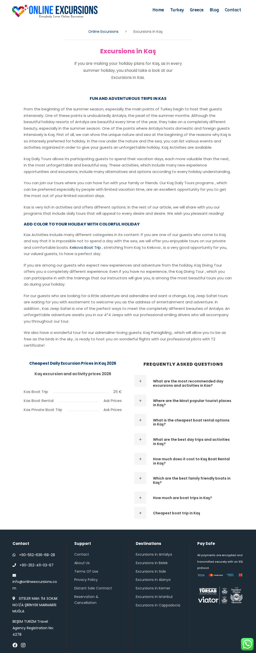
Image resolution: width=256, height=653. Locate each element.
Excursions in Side (151, 571)
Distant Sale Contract (93, 588)
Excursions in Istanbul (154, 596)
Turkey (177, 10)
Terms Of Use (86, 571)
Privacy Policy (86, 579)
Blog (214, 10)
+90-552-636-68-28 (37, 554)
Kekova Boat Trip (85, 247)
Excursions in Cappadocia (158, 605)
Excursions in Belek (152, 562)
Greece (197, 10)
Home (158, 10)
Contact (233, 10)
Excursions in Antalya (154, 554)
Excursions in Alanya (153, 579)
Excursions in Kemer (153, 588)
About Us (82, 562)
